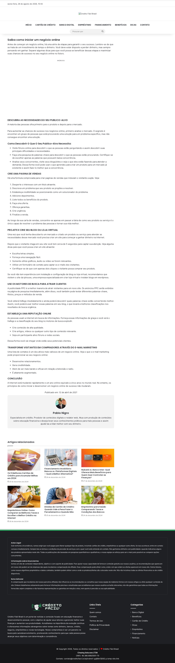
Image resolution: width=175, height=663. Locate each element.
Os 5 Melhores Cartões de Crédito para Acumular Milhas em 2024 (23, 476)
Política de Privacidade (100, 625)
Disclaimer (94, 629)
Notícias (135, 638)
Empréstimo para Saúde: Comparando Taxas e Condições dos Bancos (93, 509)
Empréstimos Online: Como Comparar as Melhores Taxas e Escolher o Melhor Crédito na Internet (23, 514)
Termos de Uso (96, 621)
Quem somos (95, 612)
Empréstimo (84, 25)
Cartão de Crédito (45, 25)
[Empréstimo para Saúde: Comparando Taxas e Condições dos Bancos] (97, 495)
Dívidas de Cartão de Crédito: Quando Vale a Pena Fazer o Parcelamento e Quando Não (59, 509)
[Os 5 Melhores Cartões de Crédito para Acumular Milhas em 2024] (24, 459)
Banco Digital (66, 25)
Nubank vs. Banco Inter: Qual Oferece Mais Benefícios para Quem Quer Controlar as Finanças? (96, 473)
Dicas (133, 25)
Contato (145, 25)
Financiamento (103, 25)
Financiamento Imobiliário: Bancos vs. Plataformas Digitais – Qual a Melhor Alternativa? (60, 471)
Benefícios (120, 25)
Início (29, 25)
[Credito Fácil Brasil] (88, 13)
